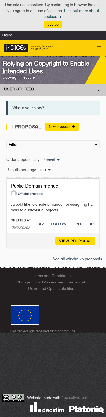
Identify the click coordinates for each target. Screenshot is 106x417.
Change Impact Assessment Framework (51, 282)
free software (74, 397)
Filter (13, 144)
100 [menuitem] (42, 170)
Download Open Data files (51, 288)
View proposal (77, 241)
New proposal (60, 126)
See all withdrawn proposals (77, 259)
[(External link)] (86, 409)
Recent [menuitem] (49, 160)
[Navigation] (99, 46)
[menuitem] (10, 35)
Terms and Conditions (51, 275)
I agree (53, 24)
